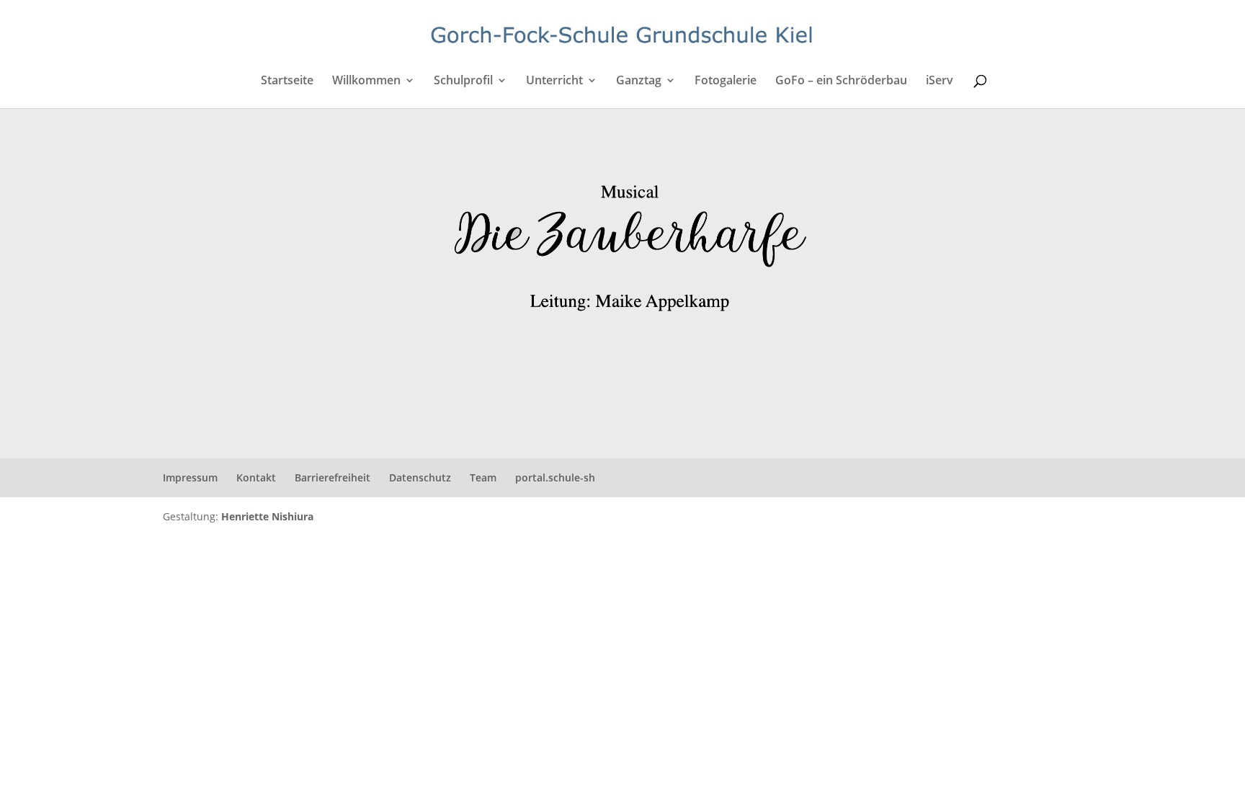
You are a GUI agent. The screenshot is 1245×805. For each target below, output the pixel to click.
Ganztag (638, 81)
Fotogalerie (726, 81)
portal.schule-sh (555, 477)
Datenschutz (420, 477)
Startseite (287, 81)
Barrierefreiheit (332, 477)
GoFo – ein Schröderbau (841, 81)
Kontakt (256, 477)
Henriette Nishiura (267, 516)
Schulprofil (463, 81)
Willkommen (366, 81)
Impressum (190, 477)
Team (483, 477)
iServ (939, 81)
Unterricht (554, 81)
